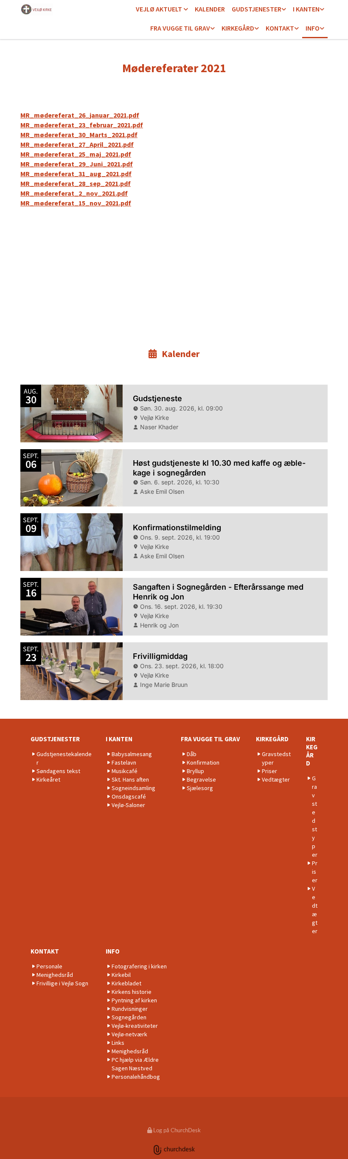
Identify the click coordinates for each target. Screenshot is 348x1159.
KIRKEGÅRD (238, 28)
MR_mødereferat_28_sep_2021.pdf (75, 183)
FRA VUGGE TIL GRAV (180, 28)
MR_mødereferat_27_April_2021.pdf (77, 144)
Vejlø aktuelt (159, 9)
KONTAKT (280, 28)
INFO (313, 28)
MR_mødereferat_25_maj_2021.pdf (75, 154)
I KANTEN (306, 9)
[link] (161, 9)
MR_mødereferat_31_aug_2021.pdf (76, 173)
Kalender (210, 9)
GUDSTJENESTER (256, 9)
